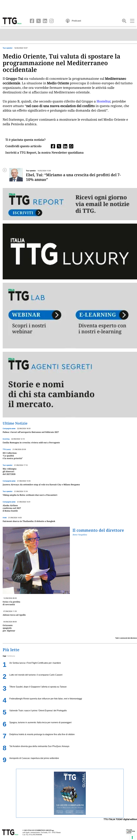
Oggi (4, 656)
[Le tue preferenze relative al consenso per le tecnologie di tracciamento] (132, 837)
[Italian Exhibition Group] (130, 831)
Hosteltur (103, 101)
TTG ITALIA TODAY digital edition (120, 819)
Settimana (11, 656)
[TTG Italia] (12, 20)
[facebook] (31, 20)
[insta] (51, 20)
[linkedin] (44, 20)
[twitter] (38, 20)
